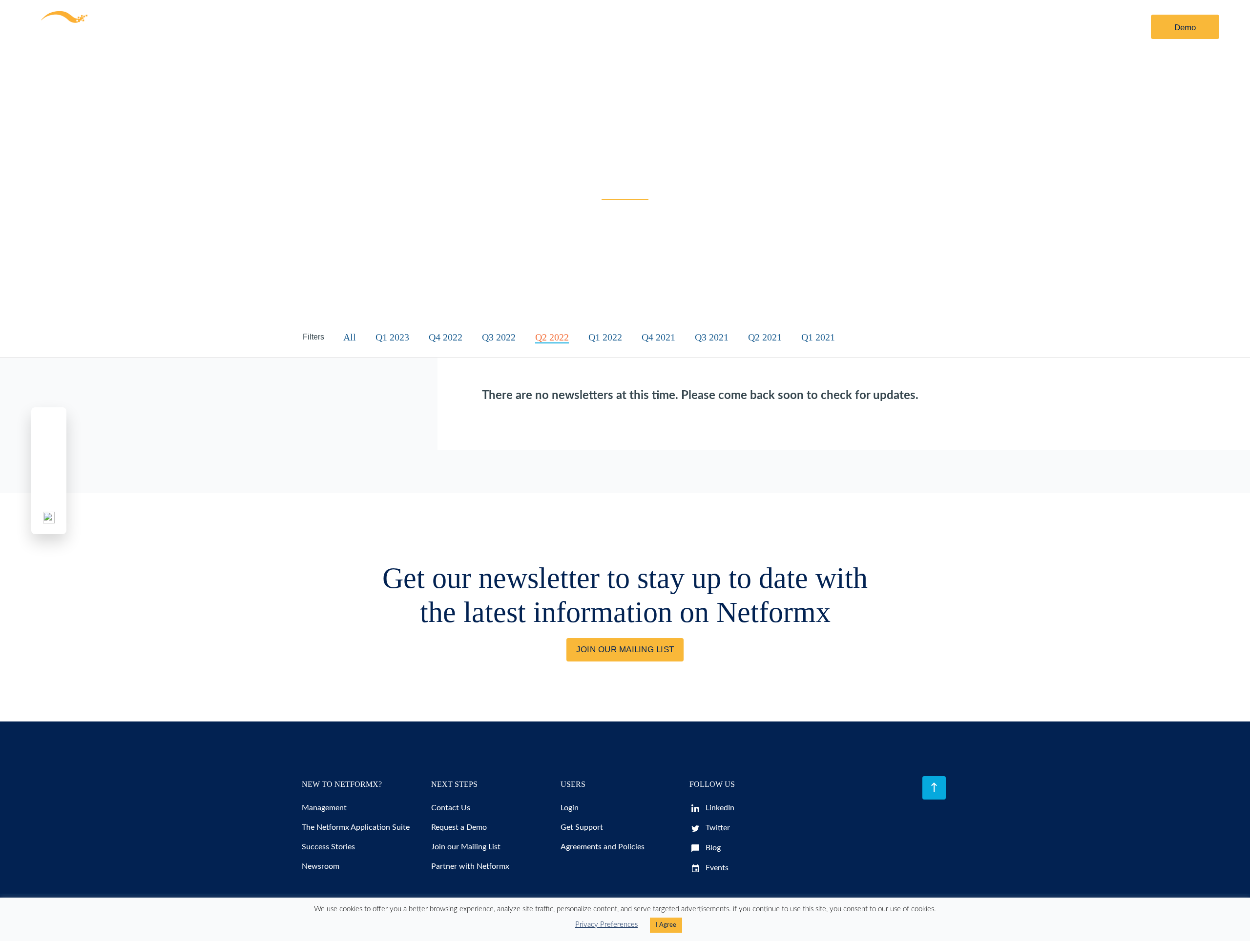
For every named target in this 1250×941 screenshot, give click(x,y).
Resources (334, 27)
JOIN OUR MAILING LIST (625, 649)
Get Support (582, 827)
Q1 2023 (392, 337)
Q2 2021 (765, 337)
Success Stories (328, 847)
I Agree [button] (666, 925)
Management (324, 808)
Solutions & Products (241, 27)
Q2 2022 (552, 337)
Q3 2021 (712, 337)
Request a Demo (459, 827)
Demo (1185, 27)
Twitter (717, 828)
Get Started (409, 27)
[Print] (48, 517)
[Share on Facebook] (48, 424)
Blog (712, 848)
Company (468, 27)
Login (1107, 27)
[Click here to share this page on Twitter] (48, 447)
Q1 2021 (818, 337)
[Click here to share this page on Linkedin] (48, 470)
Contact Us (540, 27)
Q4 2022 (445, 337)
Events (716, 868)
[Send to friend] (48, 494)
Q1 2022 (605, 337)
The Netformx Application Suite (356, 827)
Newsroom (320, 866)
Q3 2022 (499, 337)
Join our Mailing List (465, 847)
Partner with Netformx (470, 866)
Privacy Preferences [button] (606, 924)
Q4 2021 (658, 337)
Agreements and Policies (603, 847)
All (349, 337)
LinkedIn (719, 808)
